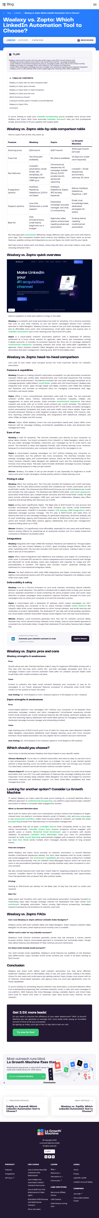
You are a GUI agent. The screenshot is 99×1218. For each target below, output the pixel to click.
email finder (44, 383)
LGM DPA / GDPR (80, 1178)
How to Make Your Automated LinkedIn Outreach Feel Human (36, 1182)
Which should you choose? (19, 97)
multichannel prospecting (40, 801)
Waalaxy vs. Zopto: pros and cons (21, 93)
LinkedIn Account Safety (83, 1182)
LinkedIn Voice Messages (44, 835)
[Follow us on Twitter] (53, 1156)
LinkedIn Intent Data (39, 829)
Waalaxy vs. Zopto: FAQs (18, 104)
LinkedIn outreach (56, 119)
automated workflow (24, 819)
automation (30, 235)
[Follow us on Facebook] (49, 1156)
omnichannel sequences (20, 345)
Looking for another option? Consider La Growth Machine (31, 101)
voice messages (83, 816)
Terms (76, 1170)
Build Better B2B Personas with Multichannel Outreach (38, 1202)
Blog (10, 4)
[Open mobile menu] (94, 4)
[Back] (3, 13)
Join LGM (77, 1194)
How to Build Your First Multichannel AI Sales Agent (36, 1192)
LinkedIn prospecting (47, 117)
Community (55, 1181)
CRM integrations (76, 510)
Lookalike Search (48, 827)
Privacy (76, 1174)
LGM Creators (56, 1199)
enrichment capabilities (45, 858)
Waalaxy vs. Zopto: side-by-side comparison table (28, 83)
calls (69, 816)
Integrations (10, 1174)
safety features (79, 606)
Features (8, 1170)
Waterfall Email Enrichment (47, 832)
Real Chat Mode (21, 840)
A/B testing (61, 510)
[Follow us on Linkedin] (45, 1156)
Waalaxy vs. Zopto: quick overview (22, 86)
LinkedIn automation (18, 332)
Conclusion (13, 108)
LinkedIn (17, 13)
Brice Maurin (87, 40)
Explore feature (80, 639)
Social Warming (32, 837)
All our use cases (34, 1209)
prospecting (14, 822)
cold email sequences (80, 492)
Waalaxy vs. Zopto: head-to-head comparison (26, 90)
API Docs (8, 1178)
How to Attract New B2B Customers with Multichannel (37, 1172)
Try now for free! (26, 1032)
